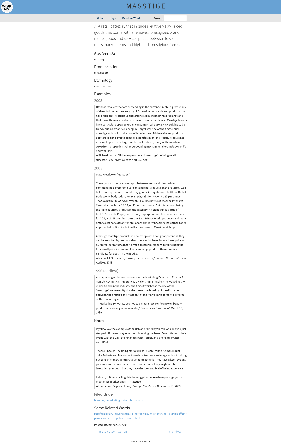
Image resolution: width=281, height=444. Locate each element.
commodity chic (145, 414)
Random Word (131, 18)
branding (99, 400)
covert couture (124, 414)
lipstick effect (177, 414)
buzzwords (136, 400)
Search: (158, 19)
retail (125, 400)
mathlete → (177, 432)
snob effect (133, 418)
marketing (113, 400)
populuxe (118, 418)
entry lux (161, 414)
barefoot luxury (103, 414)
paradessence (102, 418)
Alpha (99, 18)
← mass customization (111, 432)
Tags (113, 18)
